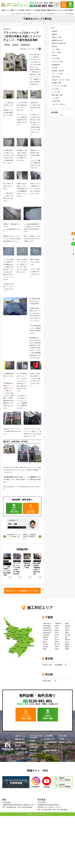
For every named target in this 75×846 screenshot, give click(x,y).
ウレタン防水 (56, 58)
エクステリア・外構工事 (21, 753)
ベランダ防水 (56, 49)
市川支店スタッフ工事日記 (64, 785)
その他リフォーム (30, 10)
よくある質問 (48, 736)
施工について (56, 10)
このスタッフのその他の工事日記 (17, 527)
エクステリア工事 (57, 61)
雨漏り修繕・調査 (57, 95)
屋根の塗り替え (20, 739)
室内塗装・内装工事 (58, 71)
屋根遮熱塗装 (56, 64)
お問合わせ (73, 238)
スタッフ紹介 (64, 10)
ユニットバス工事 (57, 73)
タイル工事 (55, 89)
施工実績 (43, 10)
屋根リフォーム (15, 10)
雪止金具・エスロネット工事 (60, 80)
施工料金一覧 (33, 747)
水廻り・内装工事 (20, 749)
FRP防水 (54, 55)
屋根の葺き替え (20, 742)
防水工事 (22, 10)
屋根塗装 (54, 34)
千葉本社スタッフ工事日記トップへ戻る (21, 591)
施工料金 (37, 10)
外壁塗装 (54, 31)
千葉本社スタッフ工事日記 (64, 779)
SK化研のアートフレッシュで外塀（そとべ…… (14, 536)
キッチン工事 (56, 92)
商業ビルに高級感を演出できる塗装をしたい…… (29, 536)
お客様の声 (49, 10)
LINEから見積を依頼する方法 (50, 743)
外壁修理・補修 (56, 83)
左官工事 (54, 67)
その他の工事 (56, 101)
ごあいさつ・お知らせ (58, 104)
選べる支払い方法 (49, 739)
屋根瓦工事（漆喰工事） (59, 43)
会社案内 (70, 10)
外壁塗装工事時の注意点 (50, 751)
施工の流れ (33, 750)
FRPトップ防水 (56, 52)
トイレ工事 (55, 98)
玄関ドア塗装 (56, 77)
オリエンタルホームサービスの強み (36, 736)
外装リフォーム (20, 736)
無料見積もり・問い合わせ (65, 743)
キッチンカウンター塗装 (59, 86)
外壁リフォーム (6, 10)
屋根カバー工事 (56, 37)
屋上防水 (54, 46)
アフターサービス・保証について (36, 754)
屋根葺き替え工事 (57, 40)
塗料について (48, 747)
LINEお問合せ (73, 250)
